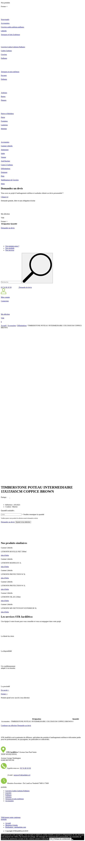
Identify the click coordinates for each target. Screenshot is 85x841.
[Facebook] (8, 497)
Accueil (3, 326)
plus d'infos (5, 555)
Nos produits (9, 248)
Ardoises (8, 797)
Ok (51, 839)
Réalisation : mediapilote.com (15, 827)
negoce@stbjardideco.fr (22, 775)
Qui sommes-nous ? (12, 246)
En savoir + (5, 690)
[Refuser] (72, 839)
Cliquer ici (4, 197)
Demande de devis (25, 287)
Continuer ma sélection (9, 725)
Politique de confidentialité (62, 839)
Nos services (9, 250)
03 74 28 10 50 (6, 287)
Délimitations (22, 326)
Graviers (8, 793)
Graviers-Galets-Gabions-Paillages (17, 791)
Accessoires (12, 326)
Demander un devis (7, 228)
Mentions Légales (11, 825)
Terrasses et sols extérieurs (14, 799)
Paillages (8, 795)
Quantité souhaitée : (8, 510)
